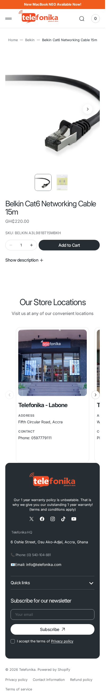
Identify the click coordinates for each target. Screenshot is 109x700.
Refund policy (81, 675)
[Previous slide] (9, 390)
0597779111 (41, 432)
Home (13, 40)
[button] (8, 18)
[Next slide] (95, 390)
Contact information (49, 675)
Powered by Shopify (54, 665)
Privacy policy (62, 636)
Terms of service (18, 684)
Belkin (30, 40)
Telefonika (27, 665)
